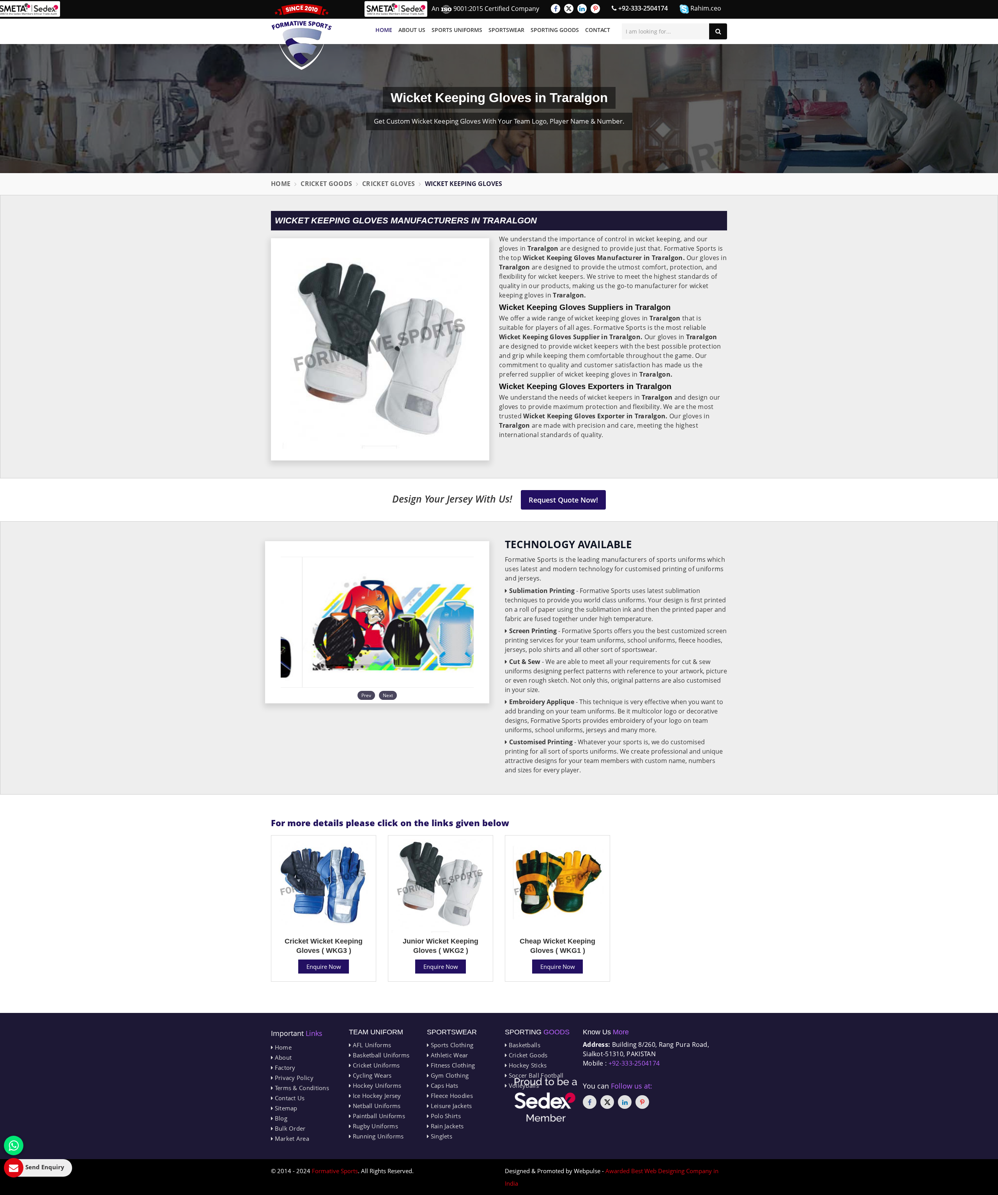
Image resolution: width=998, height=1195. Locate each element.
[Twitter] (568, 8)
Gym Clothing (449, 1075)
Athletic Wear (448, 1055)
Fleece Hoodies (451, 1095)
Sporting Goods (555, 30)
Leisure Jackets (450, 1106)
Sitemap (285, 1108)
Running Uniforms (377, 1136)
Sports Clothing (451, 1045)
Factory (284, 1067)
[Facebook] (555, 8)
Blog (280, 1118)
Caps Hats (443, 1085)
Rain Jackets (446, 1126)
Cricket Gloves (388, 183)
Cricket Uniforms (375, 1065)
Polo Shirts (445, 1116)
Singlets (440, 1136)
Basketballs (523, 1045)
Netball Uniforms (375, 1106)
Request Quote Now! (563, 500)
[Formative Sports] (302, 37)
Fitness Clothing (452, 1065)
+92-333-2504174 (642, 8)
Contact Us (288, 1098)
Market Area (291, 1138)
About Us (411, 30)
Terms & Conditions (301, 1088)
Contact (597, 30)
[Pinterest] (595, 8)
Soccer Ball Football (535, 1075)
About (282, 1057)
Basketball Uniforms (380, 1055)
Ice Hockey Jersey (376, 1095)
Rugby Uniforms (374, 1126)
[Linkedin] (582, 8)
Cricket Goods (326, 183)
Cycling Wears (371, 1075)
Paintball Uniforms (378, 1116)
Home (383, 30)
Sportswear (506, 30)
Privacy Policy (293, 1078)
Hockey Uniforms (376, 1085)
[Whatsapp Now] (13, 1145)
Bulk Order (289, 1128)
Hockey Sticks (527, 1065)
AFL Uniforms (371, 1045)
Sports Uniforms (457, 30)
